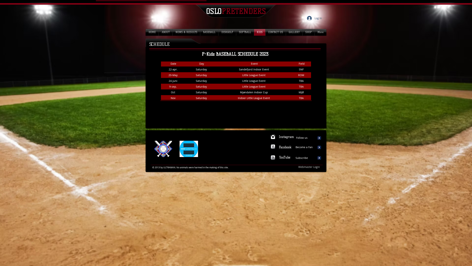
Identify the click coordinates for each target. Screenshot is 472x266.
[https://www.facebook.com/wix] (273, 146)
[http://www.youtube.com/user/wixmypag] (273, 157)
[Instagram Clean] (273, 137)
